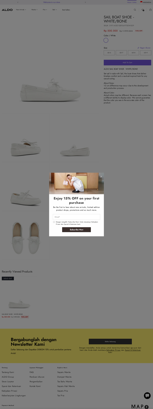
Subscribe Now (76, 229)
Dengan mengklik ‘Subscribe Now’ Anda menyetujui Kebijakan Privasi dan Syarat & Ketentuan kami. (77, 223)
